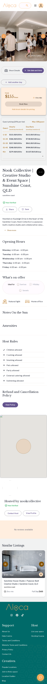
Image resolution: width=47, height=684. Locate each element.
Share (11, 209)
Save (27, 209)
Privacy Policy (7, 649)
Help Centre (7, 636)
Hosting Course (37, 636)
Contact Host (13, 513)
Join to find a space (10, 672)
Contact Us (6, 654)
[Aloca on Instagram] (11, 615)
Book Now (23, 104)
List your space (37, 631)
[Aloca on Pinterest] (17, 615)
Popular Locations (9, 667)
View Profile (31, 513)
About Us (6, 631)
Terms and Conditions (11, 640)
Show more (11, 230)
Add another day (15, 82)
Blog (4, 681)
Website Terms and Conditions (14, 645)
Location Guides (8, 676)
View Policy (10, 405)
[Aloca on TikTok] (22, 615)
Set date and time (34, 70)
